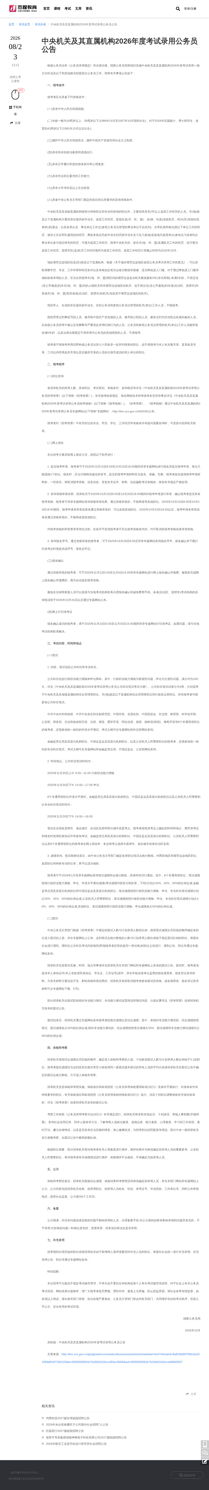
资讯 (89, 8)
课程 (57, 8)
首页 (46, 8)
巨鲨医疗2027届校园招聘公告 (65, 1431)
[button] (178, 8)
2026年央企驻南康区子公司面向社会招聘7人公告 (77, 1424)
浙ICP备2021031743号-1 (25, 1472)
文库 (78, 8)
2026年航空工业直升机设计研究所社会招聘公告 (76, 1443)
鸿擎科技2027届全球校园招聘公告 (68, 1418)
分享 (17, 123)
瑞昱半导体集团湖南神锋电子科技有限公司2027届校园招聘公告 (86, 1437)
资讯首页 (24, 24)
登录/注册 (190, 8)
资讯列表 (40, 24)
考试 (67, 8)
